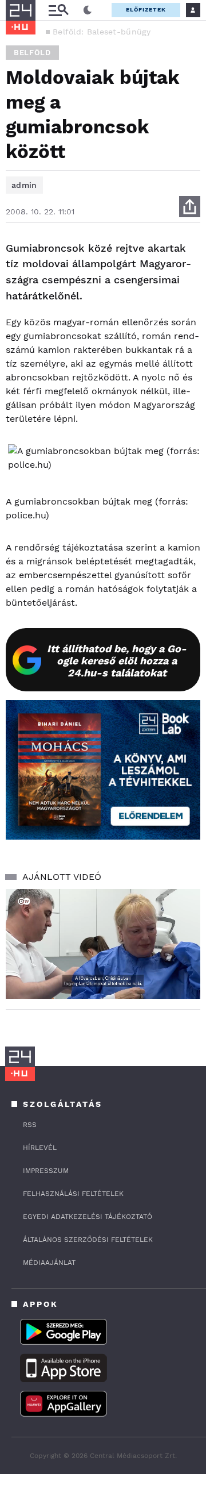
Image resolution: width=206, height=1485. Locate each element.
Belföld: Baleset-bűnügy (101, 31)
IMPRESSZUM (46, 1171)
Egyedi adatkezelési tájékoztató (87, 1217)
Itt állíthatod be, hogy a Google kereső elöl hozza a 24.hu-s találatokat (117, 661)
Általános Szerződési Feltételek (88, 1240)
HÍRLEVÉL (40, 1148)
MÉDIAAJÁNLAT (49, 1263)
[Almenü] (58, 10)
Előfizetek (146, 9)
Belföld (32, 52)
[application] (103, 944)
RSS (30, 1125)
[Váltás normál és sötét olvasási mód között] (87, 10)
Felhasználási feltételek (73, 1194)
